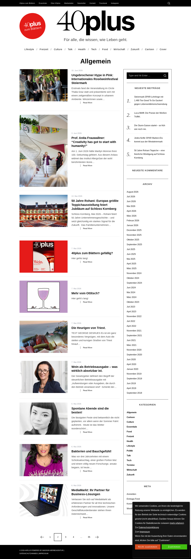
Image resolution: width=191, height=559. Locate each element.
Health (130, 441)
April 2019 (131, 388)
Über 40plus (55, 3)
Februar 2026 (133, 220)
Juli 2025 (131, 249)
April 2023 (131, 311)
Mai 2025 (131, 259)
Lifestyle (131, 446)
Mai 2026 (131, 206)
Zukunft (130, 475)
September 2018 (134, 393)
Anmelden (131, 494)
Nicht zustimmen (147, 547)
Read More (87, 103)
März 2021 (131, 345)
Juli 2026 (131, 196)
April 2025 (131, 264)
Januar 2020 (132, 369)
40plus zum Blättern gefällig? (92, 253)
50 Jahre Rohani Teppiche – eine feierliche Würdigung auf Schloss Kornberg (149, 154)
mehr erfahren (176, 523)
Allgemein (132, 412)
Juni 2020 (131, 359)
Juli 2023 (131, 307)
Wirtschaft (132, 470)
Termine (131, 465)
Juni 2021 (131, 340)
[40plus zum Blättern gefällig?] (43, 257)
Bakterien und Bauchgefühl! (91, 451)
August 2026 (132, 192)
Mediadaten (69, 3)
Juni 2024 (131, 287)
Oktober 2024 (133, 278)
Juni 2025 (131, 254)
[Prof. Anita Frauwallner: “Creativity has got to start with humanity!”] (43, 151)
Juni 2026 (131, 201)
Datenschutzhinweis (28, 553)
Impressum (43, 553)
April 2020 (131, 364)
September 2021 (134, 335)
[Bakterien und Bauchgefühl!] (43, 460)
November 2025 (134, 235)
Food (129, 431)
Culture (130, 422)
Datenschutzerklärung (149, 527)
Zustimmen (174, 547)
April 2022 (131, 326)
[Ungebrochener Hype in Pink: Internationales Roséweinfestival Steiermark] (43, 85)
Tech (129, 460)
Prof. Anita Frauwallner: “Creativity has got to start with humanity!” (93, 142)
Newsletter (81, 3)
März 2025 (131, 268)
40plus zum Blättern (27, 3)
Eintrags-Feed (133, 499)
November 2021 (134, 331)
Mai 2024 (131, 292)
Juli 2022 (131, 321)
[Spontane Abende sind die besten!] (43, 418)
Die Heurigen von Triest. (88, 328)
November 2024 (134, 273)
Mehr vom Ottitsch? (85, 293)
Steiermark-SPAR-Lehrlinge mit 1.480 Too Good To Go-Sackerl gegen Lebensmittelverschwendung (150, 100)
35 (89, 537)
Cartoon (131, 417)
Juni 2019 (131, 383)
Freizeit (130, 436)
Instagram (115, 3)
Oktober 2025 (133, 240)
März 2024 (131, 297)
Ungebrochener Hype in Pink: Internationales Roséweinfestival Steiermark (94, 79)
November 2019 (134, 374)
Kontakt (93, 3)
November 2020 (134, 350)
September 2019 (134, 378)
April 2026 (131, 211)
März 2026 (131, 216)
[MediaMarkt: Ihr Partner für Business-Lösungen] (43, 500)
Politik (130, 451)
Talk (129, 455)
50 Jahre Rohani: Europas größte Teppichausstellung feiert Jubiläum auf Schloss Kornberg (94, 204)
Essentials (43, 3)
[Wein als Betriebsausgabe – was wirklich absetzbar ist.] (43, 377)
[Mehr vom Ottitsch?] (43, 297)
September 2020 (134, 355)
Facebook (103, 3)
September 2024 (134, 283)
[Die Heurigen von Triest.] (43, 337)
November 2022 (134, 316)
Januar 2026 (132, 225)
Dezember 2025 (134, 230)
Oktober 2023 (133, 302)
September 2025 (134, 244)
